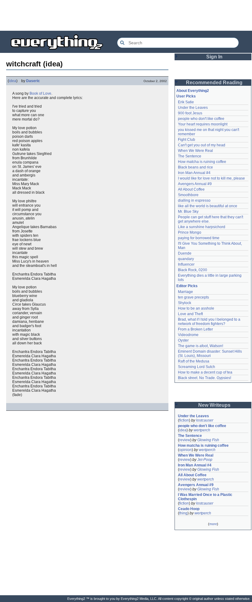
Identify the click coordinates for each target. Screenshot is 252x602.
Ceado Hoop (188, 509)
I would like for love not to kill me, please (211, 178)
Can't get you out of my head (201, 145)
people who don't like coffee (201, 119)
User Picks (186, 96)
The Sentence (189, 156)
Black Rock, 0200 (192, 270)
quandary (186, 259)
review (184, 440)
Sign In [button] (214, 56)
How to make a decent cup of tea (205, 372)
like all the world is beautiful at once (207, 206)
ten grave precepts (193, 297)
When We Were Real (195, 151)
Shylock (184, 303)
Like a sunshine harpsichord (201, 227)
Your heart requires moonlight (202, 124)
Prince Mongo (189, 232)
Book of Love (40, 93)
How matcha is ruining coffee (202, 162)
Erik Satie (186, 102)
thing (183, 513)
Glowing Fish (208, 440)
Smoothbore (188, 195)
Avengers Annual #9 (195, 184)
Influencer (186, 264)
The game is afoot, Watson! (200, 346)
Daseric (33, 81)
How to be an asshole (196, 308)
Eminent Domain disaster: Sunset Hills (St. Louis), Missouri (210, 353)
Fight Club (186, 139)
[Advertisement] (126, 15)
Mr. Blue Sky (188, 211)
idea (12, 81)
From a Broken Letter (195, 329)
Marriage (185, 292)
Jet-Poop (204, 459)
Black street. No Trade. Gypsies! (204, 378)
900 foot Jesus (190, 113)
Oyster (183, 340)
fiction (184, 420)
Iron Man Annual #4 (194, 173)
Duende (184, 253)
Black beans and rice (195, 167)
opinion (185, 450)
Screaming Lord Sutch (196, 367)
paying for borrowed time (198, 238)
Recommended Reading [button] (214, 82)
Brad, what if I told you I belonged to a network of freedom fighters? (209, 321)
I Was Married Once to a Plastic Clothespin (205, 497)
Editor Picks (187, 286)
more (213, 524)
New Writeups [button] (214, 405)
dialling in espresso (194, 200)
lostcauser (204, 420)
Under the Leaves (193, 107)
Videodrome (188, 335)
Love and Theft (190, 314)
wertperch (202, 430)
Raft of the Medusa (193, 361)
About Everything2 (192, 91)
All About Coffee (191, 189)
